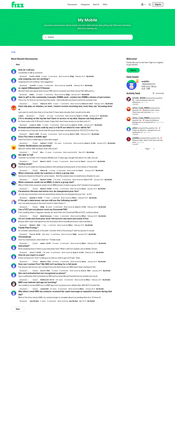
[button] (13, 71)
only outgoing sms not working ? (34, 79)
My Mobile (90, 76)
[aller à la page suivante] (153, 148)
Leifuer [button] (21, 116)
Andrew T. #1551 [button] (46, 143)
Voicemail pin (24, 237)
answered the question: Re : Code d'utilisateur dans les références (147, 100)
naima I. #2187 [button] (45, 243)
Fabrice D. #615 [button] (46, 104)
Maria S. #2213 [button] (45, 161)
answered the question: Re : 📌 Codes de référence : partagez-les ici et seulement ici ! (146, 120)
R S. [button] (75, 152)
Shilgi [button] (72, 76)
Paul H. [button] (80, 170)
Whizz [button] (74, 198)
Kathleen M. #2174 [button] (47, 280)
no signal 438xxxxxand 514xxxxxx (34, 88)
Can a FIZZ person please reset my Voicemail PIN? (42, 209)
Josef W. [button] (32, 85)
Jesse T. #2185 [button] (35, 252)
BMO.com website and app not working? (37, 282)
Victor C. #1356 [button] (82, 116)
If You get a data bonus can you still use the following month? (48, 200)
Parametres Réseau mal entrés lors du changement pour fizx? (48, 191)
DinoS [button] (83, 161)
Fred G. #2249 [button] (34, 76)
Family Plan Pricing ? (28, 227)
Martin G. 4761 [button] (45, 262)
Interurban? (24, 246)
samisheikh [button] (44, 289)
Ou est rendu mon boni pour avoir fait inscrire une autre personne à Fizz (53, 218)
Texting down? (25, 164)
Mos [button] (42, 152)
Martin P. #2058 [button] (46, 180)
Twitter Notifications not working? (35, 146)
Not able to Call (25, 155)
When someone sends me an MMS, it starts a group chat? (46, 182)
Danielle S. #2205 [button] (35, 198)
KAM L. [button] (32, 95)
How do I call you (26, 70)
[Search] (149, 4)
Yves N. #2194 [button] (34, 234)
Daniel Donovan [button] (46, 216)
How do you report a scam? (31, 255)
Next (18, 64)
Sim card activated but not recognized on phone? (42, 273)
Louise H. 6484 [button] (35, 125)
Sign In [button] (133, 70)
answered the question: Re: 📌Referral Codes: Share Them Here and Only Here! (146, 110)
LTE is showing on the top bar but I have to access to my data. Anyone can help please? (60, 118)
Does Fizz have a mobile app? (32, 136)
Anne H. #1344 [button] (76, 125)
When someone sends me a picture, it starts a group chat (46, 173)
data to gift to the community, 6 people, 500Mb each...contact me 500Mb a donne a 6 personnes (64, 97)
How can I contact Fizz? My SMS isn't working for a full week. (47, 264)
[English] (18, 5)
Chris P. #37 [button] (88, 180)
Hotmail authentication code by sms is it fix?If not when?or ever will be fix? (54, 127)
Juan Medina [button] (34, 301)
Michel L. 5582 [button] (34, 225)
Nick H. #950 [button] (34, 134)
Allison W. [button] (44, 170)
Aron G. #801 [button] (45, 271)
